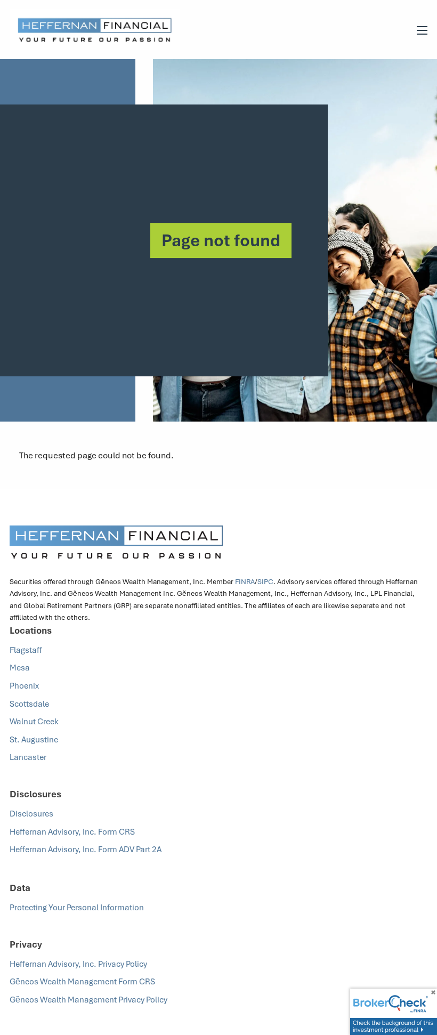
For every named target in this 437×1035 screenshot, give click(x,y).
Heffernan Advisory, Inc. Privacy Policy (78, 963)
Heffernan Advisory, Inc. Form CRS (72, 831)
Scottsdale (29, 703)
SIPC (265, 581)
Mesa (20, 667)
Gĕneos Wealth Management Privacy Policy (89, 999)
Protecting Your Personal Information (77, 907)
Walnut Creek (34, 721)
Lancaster (28, 756)
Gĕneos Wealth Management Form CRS (82, 981)
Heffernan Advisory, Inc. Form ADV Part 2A (86, 849)
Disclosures (31, 813)
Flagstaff (26, 649)
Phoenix (24, 685)
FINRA (245, 581)
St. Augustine (34, 739)
